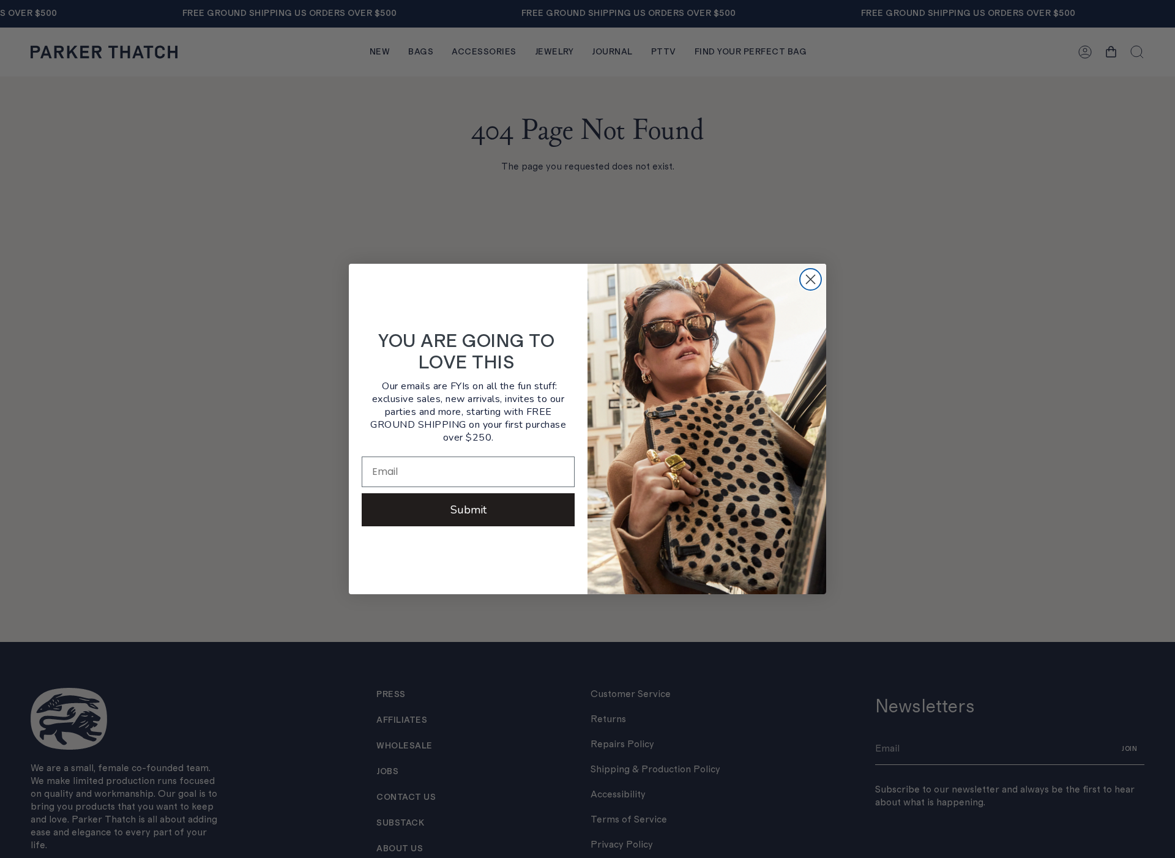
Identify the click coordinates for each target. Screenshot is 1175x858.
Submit (468, 509)
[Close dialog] (810, 279)
